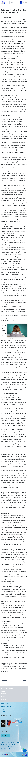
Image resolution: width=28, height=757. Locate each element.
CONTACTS (4, 699)
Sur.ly (19, 725)
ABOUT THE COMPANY (7, 688)
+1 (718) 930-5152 (7, 746)
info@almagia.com (7, 748)
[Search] (21, 2)
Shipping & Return (6, 706)
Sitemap (3, 711)
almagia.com (17, 722)
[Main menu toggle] (26, 2)
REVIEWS (3, 693)
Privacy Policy (4, 703)
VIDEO (3, 696)
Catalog (3, 691)
